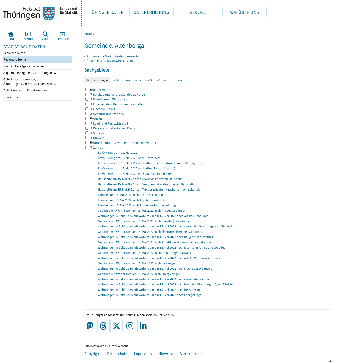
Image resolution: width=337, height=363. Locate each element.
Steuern (96, 133)
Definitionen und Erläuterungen (25, 90)
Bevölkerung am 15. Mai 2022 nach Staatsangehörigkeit (135, 174)
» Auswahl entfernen (171, 80)
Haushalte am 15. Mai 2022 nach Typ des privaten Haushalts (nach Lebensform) (151, 189)
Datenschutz (117, 353)
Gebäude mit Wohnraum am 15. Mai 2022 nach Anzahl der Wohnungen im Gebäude (154, 242)
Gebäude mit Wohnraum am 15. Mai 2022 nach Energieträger (139, 274)
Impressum (143, 353)
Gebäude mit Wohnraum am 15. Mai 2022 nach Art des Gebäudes (142, 210)
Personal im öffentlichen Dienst (112, 128)
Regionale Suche (14, 59)
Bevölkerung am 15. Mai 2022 (117, 152)
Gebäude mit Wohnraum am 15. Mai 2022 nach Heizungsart (138, 263)
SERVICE (191, 12)
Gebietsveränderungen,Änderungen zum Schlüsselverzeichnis (29, 81)
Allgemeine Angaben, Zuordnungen (28, 73)
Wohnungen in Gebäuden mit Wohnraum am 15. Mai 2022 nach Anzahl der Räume (153, 279)
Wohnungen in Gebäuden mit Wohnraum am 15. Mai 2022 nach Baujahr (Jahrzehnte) (155, 237)
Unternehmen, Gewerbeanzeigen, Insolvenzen (122, 143)
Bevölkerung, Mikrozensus (109, 99)
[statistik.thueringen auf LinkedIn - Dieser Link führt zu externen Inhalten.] (144, 326)
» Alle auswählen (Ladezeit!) (133, 80)
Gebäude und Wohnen (106, 114)
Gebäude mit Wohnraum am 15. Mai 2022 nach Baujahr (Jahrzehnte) (144, 221)
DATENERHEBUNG (149, 12)
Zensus (96, 147)
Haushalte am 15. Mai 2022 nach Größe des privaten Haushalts (140, 179)
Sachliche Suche (14, 53)
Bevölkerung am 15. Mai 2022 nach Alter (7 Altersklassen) (136, 168)
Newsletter (10, 97)
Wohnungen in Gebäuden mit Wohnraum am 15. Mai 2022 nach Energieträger (150, 295)
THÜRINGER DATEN (103, 12)
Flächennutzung (102, 109)
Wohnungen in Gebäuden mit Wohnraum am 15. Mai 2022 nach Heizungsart (149, 290)
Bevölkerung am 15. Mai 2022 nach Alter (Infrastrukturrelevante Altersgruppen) (152, 163)
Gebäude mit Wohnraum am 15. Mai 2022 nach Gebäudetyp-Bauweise (145, 253)
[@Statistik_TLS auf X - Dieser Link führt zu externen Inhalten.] (117, 326)
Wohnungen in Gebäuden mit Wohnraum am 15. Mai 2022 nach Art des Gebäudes (153, 216)
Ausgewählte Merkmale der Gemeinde (112, 56)
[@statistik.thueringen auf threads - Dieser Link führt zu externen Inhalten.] (104, 326)
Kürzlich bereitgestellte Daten (23, 66)
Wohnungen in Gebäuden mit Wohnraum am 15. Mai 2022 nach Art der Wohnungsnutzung (159, 258)
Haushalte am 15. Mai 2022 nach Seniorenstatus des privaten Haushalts (146, 184)
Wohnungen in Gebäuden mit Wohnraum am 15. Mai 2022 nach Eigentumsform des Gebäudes (161, 247)
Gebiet (95, 118)
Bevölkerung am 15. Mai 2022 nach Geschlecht (129, 158)
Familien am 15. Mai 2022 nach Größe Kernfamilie (131, 195)
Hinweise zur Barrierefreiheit (181, 353)
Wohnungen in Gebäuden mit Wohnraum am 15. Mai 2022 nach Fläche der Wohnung (155, 268)
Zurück (89, 34)
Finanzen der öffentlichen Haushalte (116, 104)
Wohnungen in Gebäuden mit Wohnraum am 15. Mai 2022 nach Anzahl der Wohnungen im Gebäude (165, 226)
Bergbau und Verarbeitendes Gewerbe (117, 94)
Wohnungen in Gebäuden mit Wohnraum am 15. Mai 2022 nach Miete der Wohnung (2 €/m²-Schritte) (166, 284)
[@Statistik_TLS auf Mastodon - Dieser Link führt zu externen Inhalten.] (91, 326)
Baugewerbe (99, 90)
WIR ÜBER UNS (240, 12)
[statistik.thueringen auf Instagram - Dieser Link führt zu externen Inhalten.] (131, 326)
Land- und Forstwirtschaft (108, 123)
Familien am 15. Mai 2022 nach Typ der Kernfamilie (132, 200)
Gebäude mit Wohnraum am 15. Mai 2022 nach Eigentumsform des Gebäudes (150, 232)
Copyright (92, 353)
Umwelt (96, 138)
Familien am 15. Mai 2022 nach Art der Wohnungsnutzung (137, 205)
